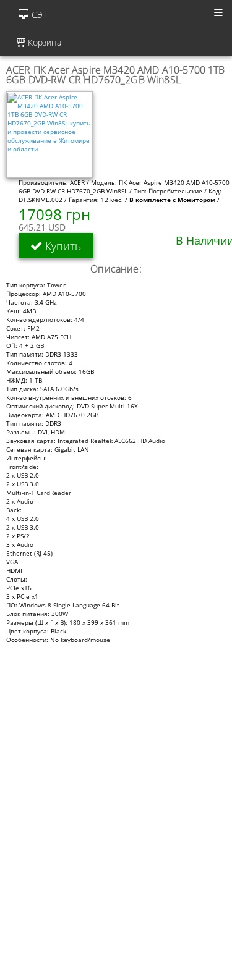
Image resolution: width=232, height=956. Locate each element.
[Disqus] (116, 798)
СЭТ (39, 14)
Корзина (43, 42)
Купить (61, 245)
